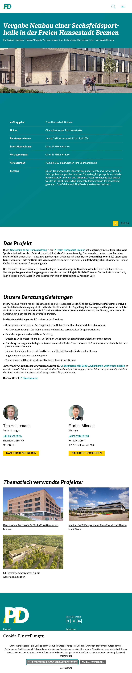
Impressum (71, 629)
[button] (113, 6)
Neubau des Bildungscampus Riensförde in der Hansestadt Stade (98, 527)
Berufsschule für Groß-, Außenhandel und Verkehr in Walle (94, 366)
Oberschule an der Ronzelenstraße (28, 250)
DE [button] (122, 7)
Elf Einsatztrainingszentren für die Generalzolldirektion (21, 575)
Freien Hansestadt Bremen (71, 250)
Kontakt (7, 629)
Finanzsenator (30, 378)
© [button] (16, 419)
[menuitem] (122, 7)
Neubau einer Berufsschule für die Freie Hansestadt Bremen (30, 527)
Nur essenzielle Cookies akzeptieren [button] (52, 662)
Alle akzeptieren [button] (93, 662)
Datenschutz (66, 668)
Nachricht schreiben (21, 453)
